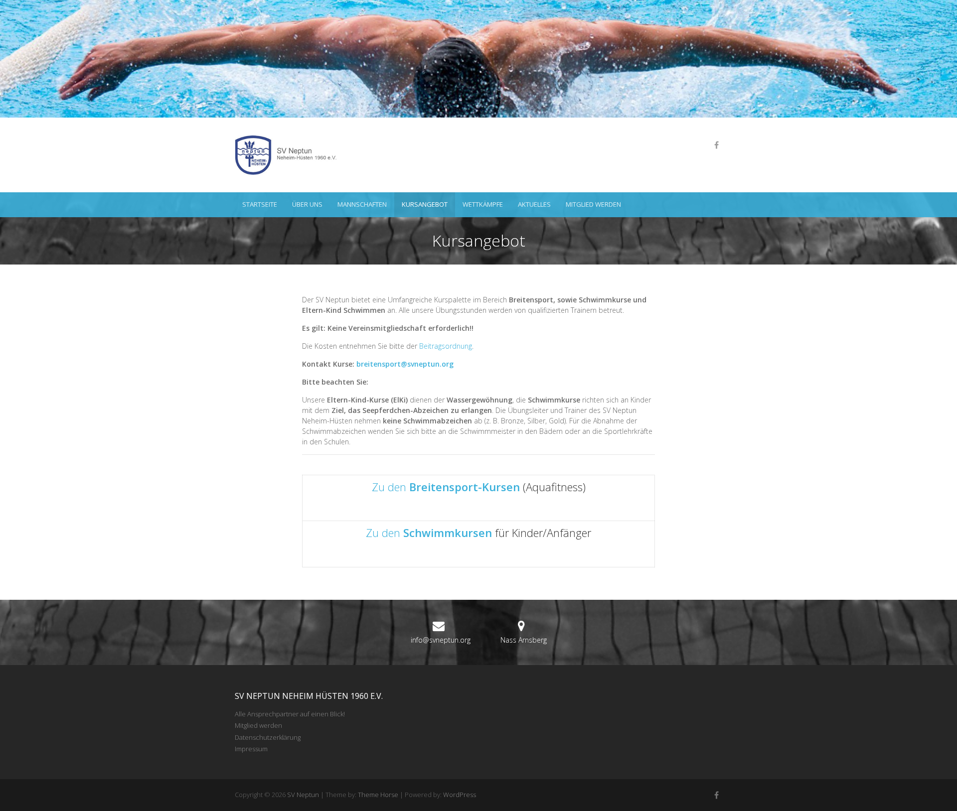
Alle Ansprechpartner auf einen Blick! (290, 713)
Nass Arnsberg (523, 640)
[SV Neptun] (289, 155)
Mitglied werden (593, 204)
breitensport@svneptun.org (405, 364)
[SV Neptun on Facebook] (716, 145)
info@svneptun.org (441, 640)
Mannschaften (362, 204)
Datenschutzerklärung (268, 737)
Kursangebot (425, 204)
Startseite (259, 204)
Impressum (251, 748)
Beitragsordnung (445, 346)
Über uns (307, 204)
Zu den (446, 486)
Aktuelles (534, 204)
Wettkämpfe (483, 204)
